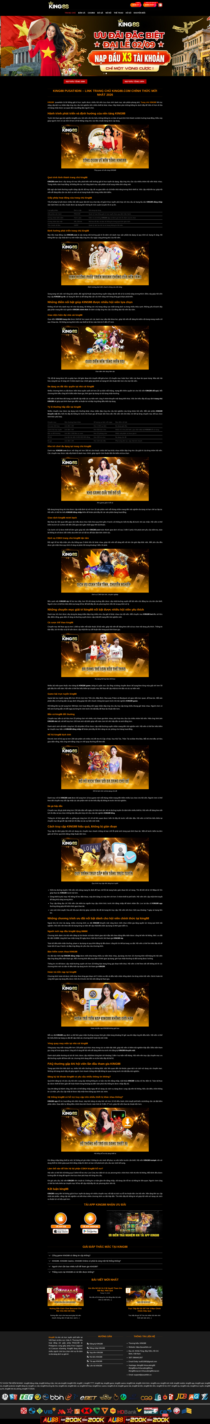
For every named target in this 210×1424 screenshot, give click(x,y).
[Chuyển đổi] (50, 1255)
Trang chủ (70, 13)
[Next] (203, 46)
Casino (91, 13)
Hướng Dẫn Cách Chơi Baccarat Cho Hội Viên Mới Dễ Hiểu (66, 1309)
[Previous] (7, 46)
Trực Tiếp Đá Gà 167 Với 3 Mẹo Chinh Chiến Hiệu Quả (144, 1309)
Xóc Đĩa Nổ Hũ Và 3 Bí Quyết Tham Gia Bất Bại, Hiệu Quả (105, 1289)
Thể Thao (118, 13)
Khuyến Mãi (139, 13)
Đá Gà (100, 13)
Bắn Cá (81, 13)
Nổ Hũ (108, 13)
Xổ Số (128, 13)
